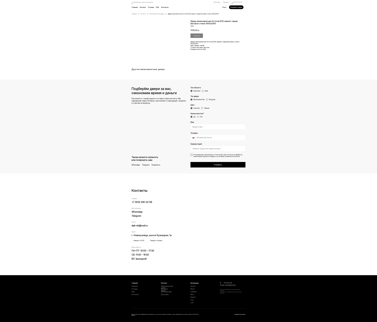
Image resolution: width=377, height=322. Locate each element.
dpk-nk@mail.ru (140, 225)
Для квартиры (166, 292)
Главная (135, 7)
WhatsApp (217, 2)
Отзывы (151, 7)
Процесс (135, 286)
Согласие (230, 155)
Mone (192, 289)
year (222, 283)
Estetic (193, 297)
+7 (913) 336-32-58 (237, 2)
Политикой (218, 155)
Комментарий (196, 144)
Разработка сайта (239, 314)
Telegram (226, 2)
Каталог (143, 14)
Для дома (165, 294)
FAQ (157, 7)
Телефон (194, 133)
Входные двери (164, 289)
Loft (192, 303)
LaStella (193, 292)
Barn (192, 294)
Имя (192, 122)
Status (192, 286)
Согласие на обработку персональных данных (231, 292)
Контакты (165, 7)
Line (192, 300)
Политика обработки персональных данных (230, 290)
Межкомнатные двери (157, 14)
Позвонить (155, 165)
